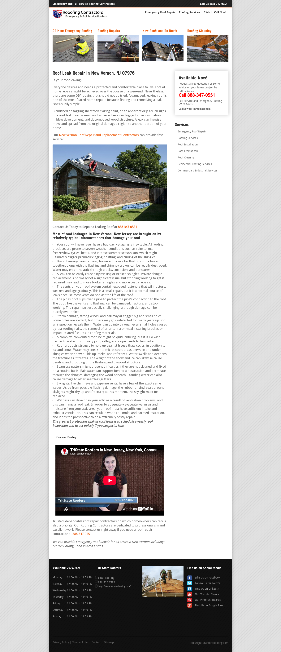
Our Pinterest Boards (208, 600)
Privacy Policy (61, 642)
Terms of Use (80, 642)
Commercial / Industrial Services (197, 170)
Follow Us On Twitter (207, 583)
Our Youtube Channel (208, 594)
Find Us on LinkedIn (207, 589)
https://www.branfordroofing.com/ (114, 586)
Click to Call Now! (215, 12)
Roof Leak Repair (188, 151)
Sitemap (109, 642)
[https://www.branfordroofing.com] (81, 17)
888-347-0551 (218, 3)
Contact (96, 642)
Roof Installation (188, 144)
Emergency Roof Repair (160, 12)
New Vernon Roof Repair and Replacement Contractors (99, 135)
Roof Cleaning (186, 157)
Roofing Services (189, 12)
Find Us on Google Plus (209, 605)
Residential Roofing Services (195, 164)
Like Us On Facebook (207, 577)
